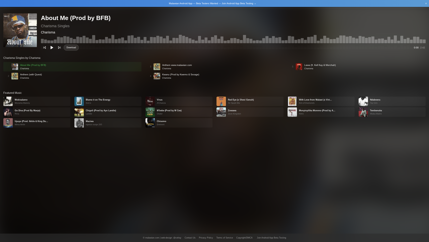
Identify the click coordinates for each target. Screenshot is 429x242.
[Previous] (45, 48)
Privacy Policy (206, 237)
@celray (177, 237)
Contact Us (190, 237)
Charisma (48, 32)
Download (71, 47)
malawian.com (152, 237)
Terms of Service (224, 237)
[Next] (59, 48)
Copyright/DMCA (244, 237)
